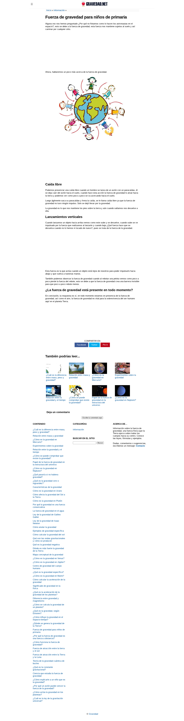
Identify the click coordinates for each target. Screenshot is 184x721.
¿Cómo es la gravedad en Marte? (48, 576)
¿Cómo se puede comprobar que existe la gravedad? (79, 400)
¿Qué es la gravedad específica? (48, 572)
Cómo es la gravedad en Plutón (47, 501)
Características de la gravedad (47, 487)
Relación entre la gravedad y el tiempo (55, 398)
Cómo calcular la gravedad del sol (49, 534)
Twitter (94, 345)
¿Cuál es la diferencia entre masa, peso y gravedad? (56, 377)
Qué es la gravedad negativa (46, 544)
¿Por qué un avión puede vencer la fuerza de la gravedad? (49, 687)
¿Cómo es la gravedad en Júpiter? (49, 562)
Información (59, 10)
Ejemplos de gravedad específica (48, 531)
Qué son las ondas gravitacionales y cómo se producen (49, 539)
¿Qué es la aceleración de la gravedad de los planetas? (46, 593)
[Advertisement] (92, 50)
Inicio (48, 10)
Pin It (105, 345)
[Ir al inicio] (94, 6)
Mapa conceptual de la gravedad (48, 554)
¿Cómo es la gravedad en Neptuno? (125, 398)
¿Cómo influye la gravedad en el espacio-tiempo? (48, 618)
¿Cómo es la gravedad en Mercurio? (98, 377)
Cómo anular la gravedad (44, 527)
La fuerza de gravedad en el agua (48, 511)
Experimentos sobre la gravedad (125, 376)
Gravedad (93, 714)
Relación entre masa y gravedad (79, 376)
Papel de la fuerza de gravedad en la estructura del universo (102, 401)
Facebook (81, 345)
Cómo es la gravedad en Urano (47, 491)
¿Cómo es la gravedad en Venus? (48, 558)
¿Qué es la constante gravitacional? (43, 668)
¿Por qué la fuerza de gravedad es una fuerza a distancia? (49, 637)
